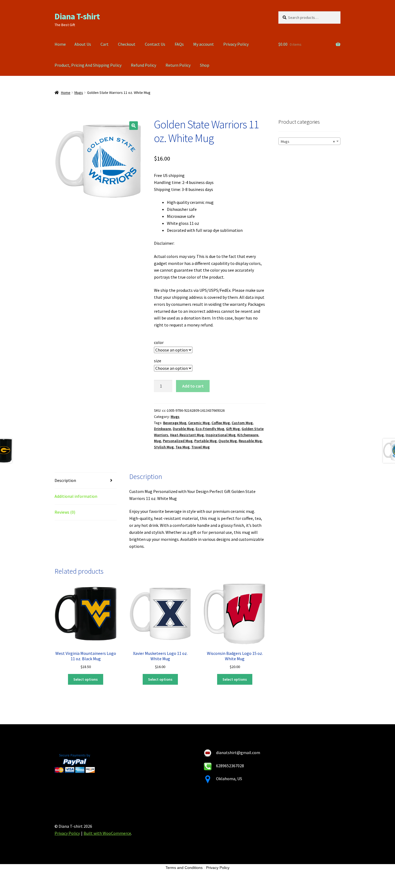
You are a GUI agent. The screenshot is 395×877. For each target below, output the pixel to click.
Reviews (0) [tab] (65, 512)
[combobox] (309, 141)
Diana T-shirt (77, 16)
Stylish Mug (164, 447)
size (157, 360)
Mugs (78, 92)
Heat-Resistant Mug (187, 434)
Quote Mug (227, 440)
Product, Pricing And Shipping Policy (88, 65)
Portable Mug (205, 440)
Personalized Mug (177, 440)
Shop (204, 65)
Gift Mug (233, 428)
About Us (82, 44)
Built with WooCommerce (107, 833)
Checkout (126, 44)
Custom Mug (242, 422)
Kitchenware (247, 434)
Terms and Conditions (184, 867)
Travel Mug (200, 447)
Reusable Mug (250, 440)
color (159, 342)
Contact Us (155, 44)
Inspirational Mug (220, 434)
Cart (104, 44)
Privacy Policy (236, 44)
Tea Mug (182, 447)
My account (203, 44)
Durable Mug (183, 428)
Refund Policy (143, 65)
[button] (133, 125)
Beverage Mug (174, 422)
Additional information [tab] (76, 496)
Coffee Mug (220, 422)
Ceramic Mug (199, 422)
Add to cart (193, 386)
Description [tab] (65, 480)
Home (60, 44)
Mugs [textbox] (308, 141)
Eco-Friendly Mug (210, 428)
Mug (157, 440)
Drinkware (162, 428)
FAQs (179, 44)
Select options (85, 679)
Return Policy (178, 65)
